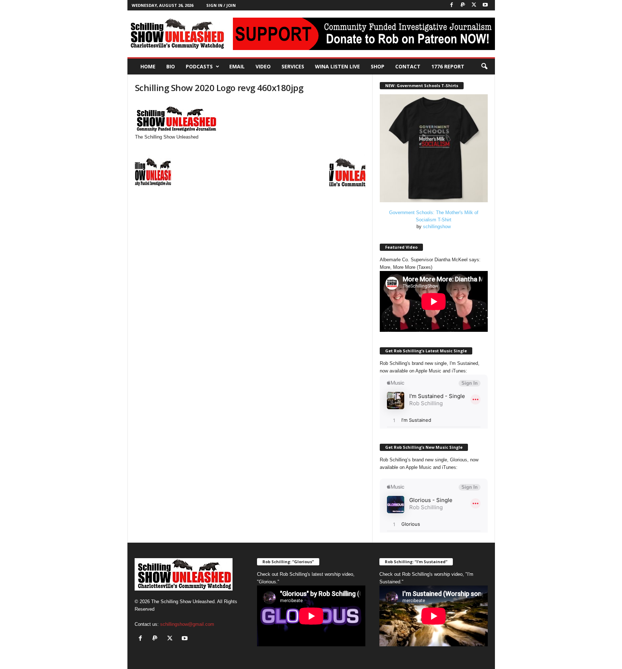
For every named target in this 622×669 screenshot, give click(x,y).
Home (148, 66)
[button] (484, 66)
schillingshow (437, 226)
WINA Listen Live (337, 66)
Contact (407, 66)
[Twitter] (474, 5)
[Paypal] (463, 5)
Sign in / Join (221, 5)
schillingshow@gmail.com (187, 624)
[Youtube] (485, 5)
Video (263, 66)
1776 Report (447, 66)
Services (292, 66)
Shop (377, 66)
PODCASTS (199, 66)
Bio (170, 66)
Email (237, 66)
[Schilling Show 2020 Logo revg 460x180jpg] (250, 117)
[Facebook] (451, 5)
